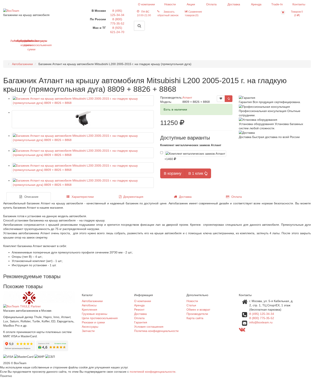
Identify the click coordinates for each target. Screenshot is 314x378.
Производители (197, 313)
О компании (146, 4)
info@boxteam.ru (261, 322)
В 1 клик (196, 173)
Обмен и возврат (198, 309)
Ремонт (139, 309)
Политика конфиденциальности (156, 331)
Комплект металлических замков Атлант (190, 145)
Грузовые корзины (22, 43)
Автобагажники (11, 40)
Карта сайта (194, 318)
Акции (191, 4)
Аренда (256, 4)
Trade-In (277, 4)
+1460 (169, 159)
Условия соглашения (148, 326)
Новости (170, 4)
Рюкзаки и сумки (29, 45)
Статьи (191, 305)
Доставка (233, 4)
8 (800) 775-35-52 (261, 318)
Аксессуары (32, 40)
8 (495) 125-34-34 (261, 313)
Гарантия (140, 322)
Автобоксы (15, 40)
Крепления (18, 40)
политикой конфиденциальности (152, 371)
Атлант (187, 97)
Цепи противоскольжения (25, 43)
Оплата (211, 4)
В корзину (172, 173)
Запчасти (36, 40)
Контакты (298, 4)
